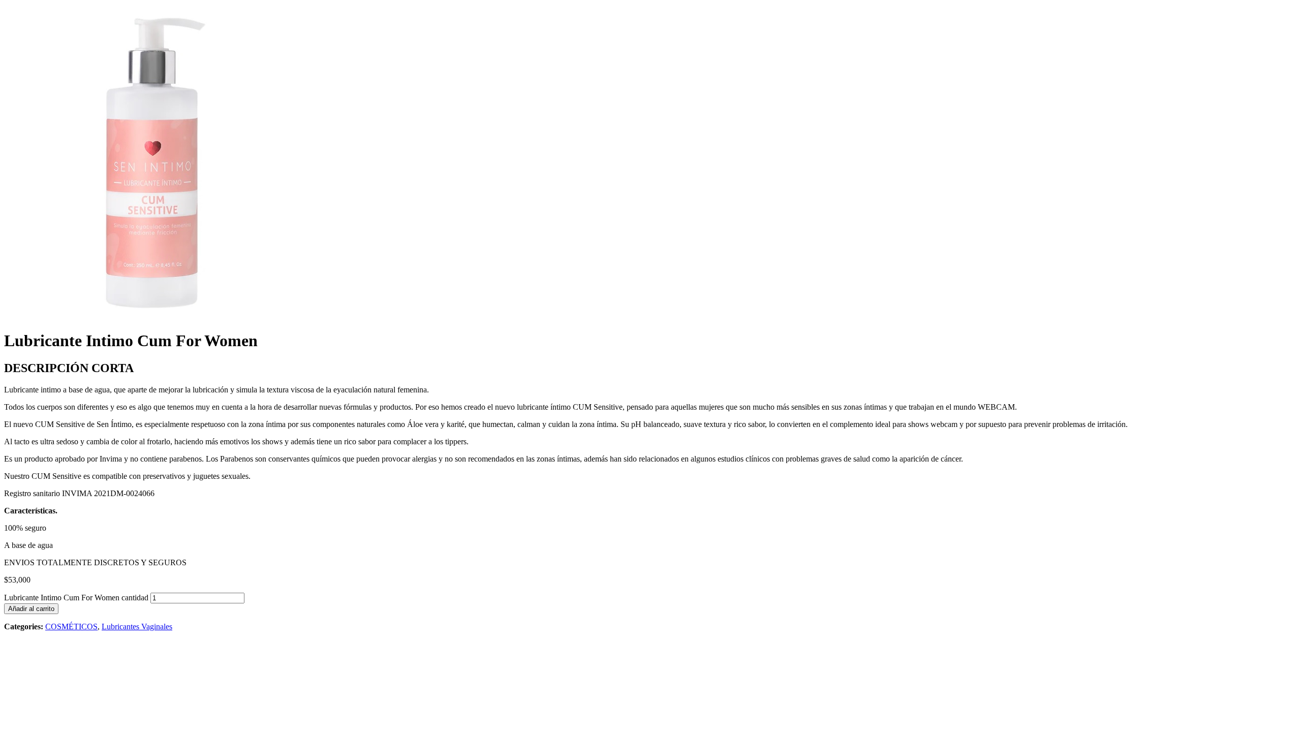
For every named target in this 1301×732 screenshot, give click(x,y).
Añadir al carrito (31, 609)
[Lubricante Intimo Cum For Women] (156, 318)
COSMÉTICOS (71, 626)
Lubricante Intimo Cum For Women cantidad (76, 597)
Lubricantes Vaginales (137, 626)
